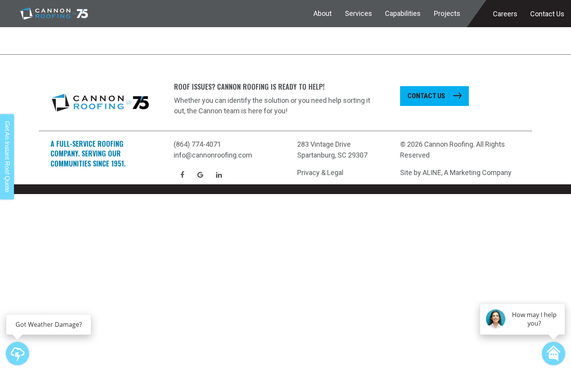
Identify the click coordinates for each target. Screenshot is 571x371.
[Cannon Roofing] (54, 13)
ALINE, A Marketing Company (467, 172)
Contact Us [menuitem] (547, 14)
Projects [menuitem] (447, 13)
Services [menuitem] (358, 13)
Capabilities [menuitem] (403, 13)
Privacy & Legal (320, 172)
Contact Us (426, 96)
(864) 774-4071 (197, 144)
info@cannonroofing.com (213, 155)
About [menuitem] (322, 13)
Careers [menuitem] (505, 14)
